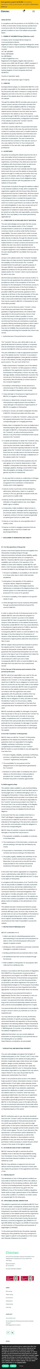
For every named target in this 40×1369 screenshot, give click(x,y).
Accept (5, 1366)
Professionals (9, 1304)
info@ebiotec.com (11, 1318)
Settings (21, 1366)
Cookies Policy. (21, 1362)
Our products (9, 1297)
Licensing (8, 1307)
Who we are (9, 1291)
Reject (13, 1366)
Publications (9, 1301)
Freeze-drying (9, 1294)
